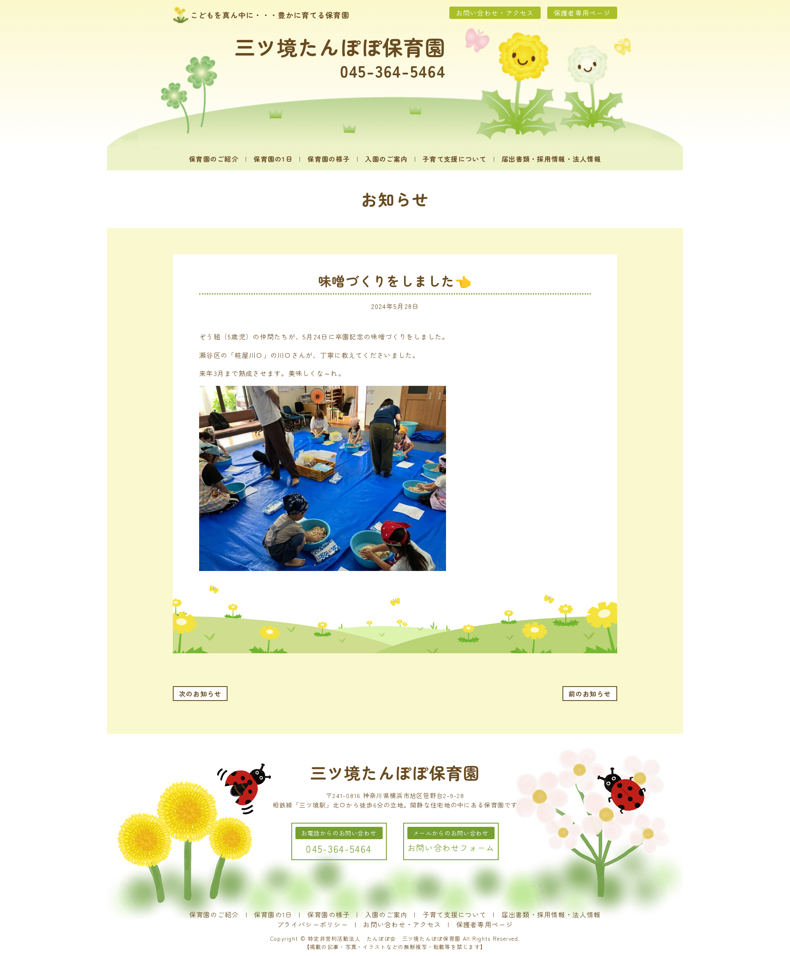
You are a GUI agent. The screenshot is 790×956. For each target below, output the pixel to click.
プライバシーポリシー (312, 924)
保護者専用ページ (582, 13)
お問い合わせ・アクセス (495, 13)
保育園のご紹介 (214, 159)
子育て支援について (455, 159)
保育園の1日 (273, 159)
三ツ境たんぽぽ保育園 (340, 46)
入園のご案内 (386, 159)
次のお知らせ (200, 693)
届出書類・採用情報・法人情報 (551, 159)
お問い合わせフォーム (451, 848)
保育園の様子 (328, 159)
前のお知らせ (590, 693)
